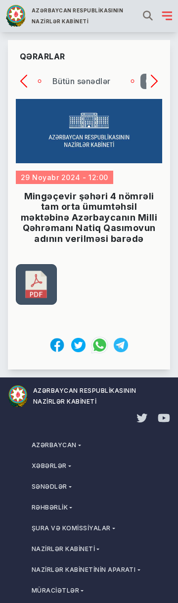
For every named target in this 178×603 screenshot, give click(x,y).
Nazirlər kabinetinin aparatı (83, 569)
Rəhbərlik (50, 507)
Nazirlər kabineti (63, 549)
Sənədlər (49, 486)
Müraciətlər (55, 590)
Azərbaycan (54, 445)
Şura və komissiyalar (71, 528)
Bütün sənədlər (81, 81)
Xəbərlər (49, 465)
